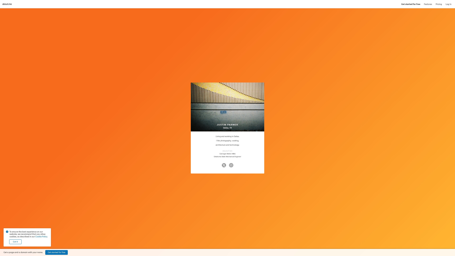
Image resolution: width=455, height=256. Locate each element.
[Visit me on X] (224, 166)
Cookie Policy (41, 236)
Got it (15, 241)
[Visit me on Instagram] (231, 166)
